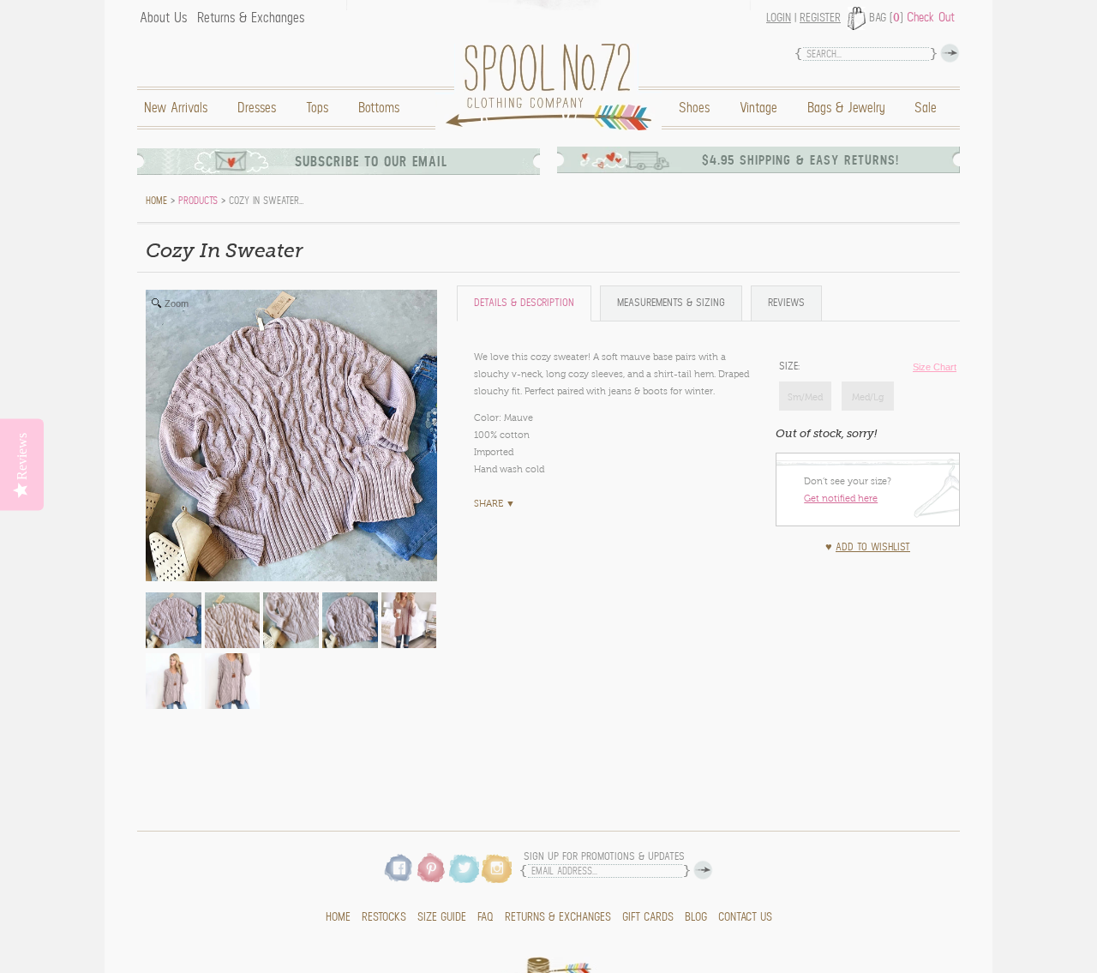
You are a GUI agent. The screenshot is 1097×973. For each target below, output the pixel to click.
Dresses (256, 108)
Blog (696, 917)
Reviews (786, 303)
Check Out (931, 17)
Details (524, 303)
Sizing (671, 303)
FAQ (485, 917)
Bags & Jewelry (845, 108)
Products (198, 200)
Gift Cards (648, 917)
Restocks (384, 917)
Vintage (758, 108)
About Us (163, 18)
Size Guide (441, 917)
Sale (925, 108)
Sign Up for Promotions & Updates (604, 856)
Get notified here (841, 498)
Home (552, 87)
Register (820, 18)
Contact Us (745, 917)
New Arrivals (175, 108)
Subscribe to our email (371, 161)
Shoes (694, 108)
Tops (317, 108)
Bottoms (378, 108)
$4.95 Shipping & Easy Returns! (800, 160)
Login (778, 18)
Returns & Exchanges (250, 18)
